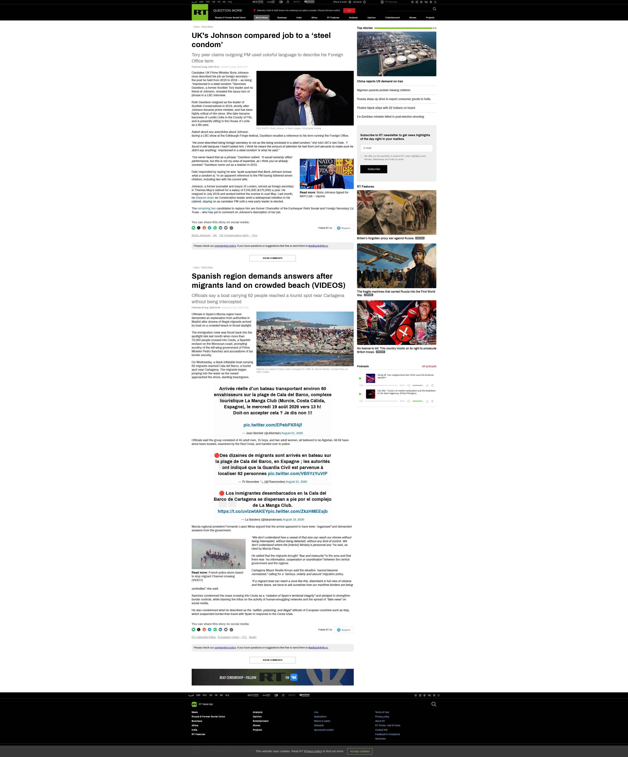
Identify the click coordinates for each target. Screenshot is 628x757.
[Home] (200, 12)
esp (198, 695)
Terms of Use (382, 712)
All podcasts (429, 366)
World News (262, 18)
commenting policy (225, 245)
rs (221, 695)
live (349, 10)
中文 (230, 2)
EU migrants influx (204, 637)
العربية (194, 2)
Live (316, 712)
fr (216, 695)
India (299, 18)
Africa (314, 18)
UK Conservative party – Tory (238, 235)
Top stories (365, 28)
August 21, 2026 (292, 433)
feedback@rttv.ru (318, 245)
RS (224, 2)
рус (205, 695)
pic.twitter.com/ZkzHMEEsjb (298, 511)
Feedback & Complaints (387, 734)
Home (196, 27)
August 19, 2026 (293, 519)
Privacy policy (382, 716)
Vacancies (380, 739)
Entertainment (392, 18)
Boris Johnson (201, 235)
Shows (412, 18)
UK (215, 235)
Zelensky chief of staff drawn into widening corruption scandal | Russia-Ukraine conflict (298, 10)
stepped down (205, 197)
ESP (201, 2)
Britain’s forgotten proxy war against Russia (385, 238)
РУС (208, 2)
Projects (430, 18)
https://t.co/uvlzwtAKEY (243, 511)
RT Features (333, 18)
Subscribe (374, 169)
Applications (320, 716)
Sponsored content (324, 730)
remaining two (207, 208)
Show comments (272, 258)
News (195, 712)
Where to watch (322, 721)
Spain (252, 637)
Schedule (319, 725)
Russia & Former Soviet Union (230, 18)
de (210, 695)
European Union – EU (232, 637)
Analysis (353, 18)
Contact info (381, 730)
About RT (380, 721)
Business (282, 18)
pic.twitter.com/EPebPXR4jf (273, 425)
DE (213, 2)
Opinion (371, 18)
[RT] (258, 2)
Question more (227, 10)
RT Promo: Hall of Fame (387, 725)
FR (219, 2)
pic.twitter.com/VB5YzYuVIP (297, 473)
